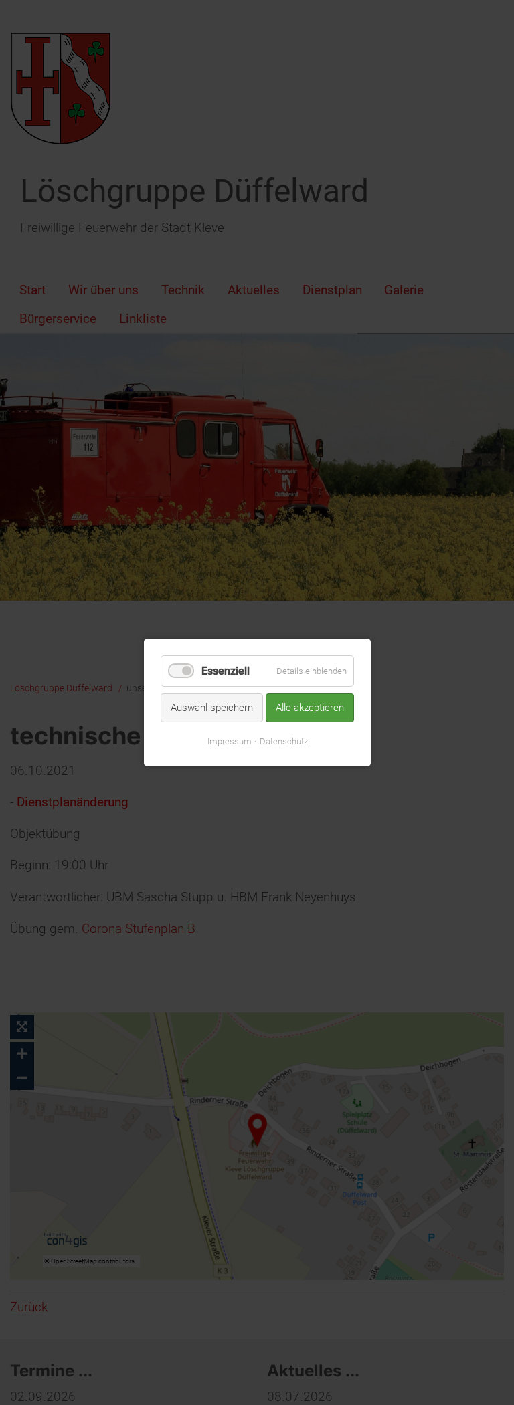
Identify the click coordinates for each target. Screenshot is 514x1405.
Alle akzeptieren (310, 707)
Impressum (229, 741)
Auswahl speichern (212, 707)
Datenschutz (283, 741)
